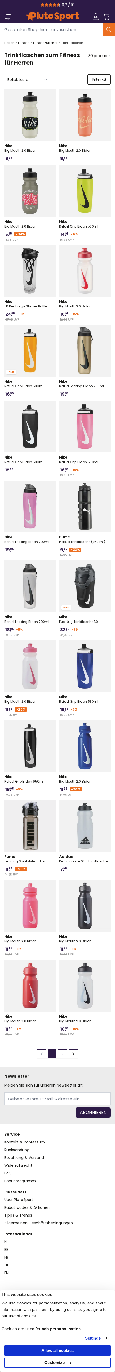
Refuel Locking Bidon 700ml (81, 383)
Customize (54, 1362)
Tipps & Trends (18, 1215)
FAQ (8, 1173)
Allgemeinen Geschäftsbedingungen (38, 1223)
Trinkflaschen (72, 43)
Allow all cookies (57, 1350)
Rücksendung (16, 1149)
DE (6, 1265)
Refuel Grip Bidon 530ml (78, 224)
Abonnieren (93, 1112)
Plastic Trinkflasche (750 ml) (82, 539)
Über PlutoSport (18, 1199)
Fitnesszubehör (45, 43)
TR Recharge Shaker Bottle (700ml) (25, 303)
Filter (96, 79)
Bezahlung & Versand (24, 1157)
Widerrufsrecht (18, 1165)
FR (6, 1257)
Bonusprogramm (20, 1181)
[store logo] (53, 16)
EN (6, 1273)
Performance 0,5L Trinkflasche (83, 859)
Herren (9, 43)
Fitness (23, 43)
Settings (93, 1338)
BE (6, 1249)
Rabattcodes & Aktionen (27, 1207)
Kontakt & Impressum (24, 1142)
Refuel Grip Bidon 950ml (24, 779)
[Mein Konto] (96, 16)
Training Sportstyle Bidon (24, 859)
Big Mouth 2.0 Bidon (20, 148)
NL (6, 1241)
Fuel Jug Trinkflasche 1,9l (79, 619)
